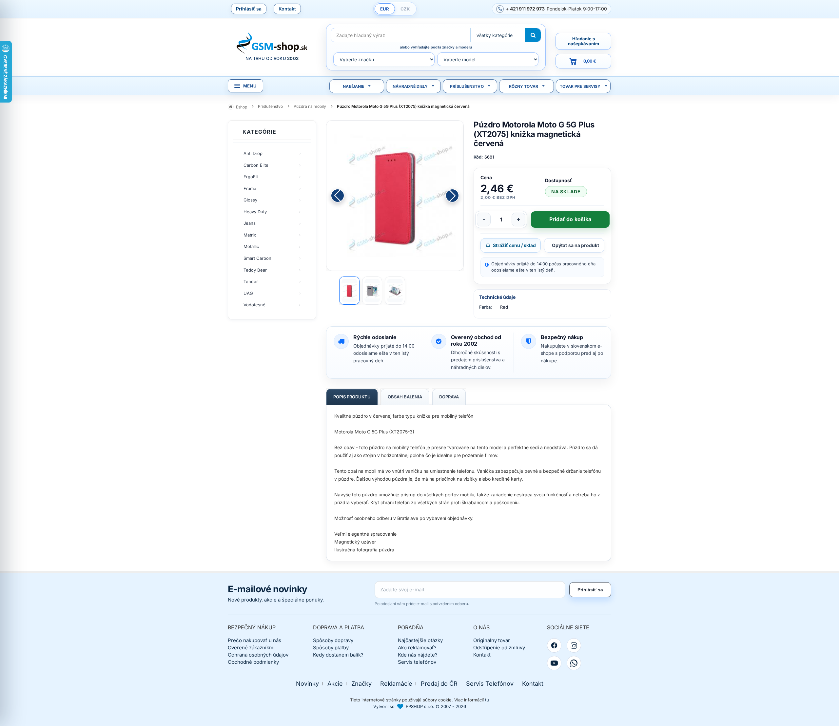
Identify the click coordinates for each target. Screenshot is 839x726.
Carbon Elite (256, 165)
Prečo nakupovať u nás (254, 640)
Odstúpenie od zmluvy (499, 647)
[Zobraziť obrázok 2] (372, 291)
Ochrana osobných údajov (258, 655)
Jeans (250, 223)
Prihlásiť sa (249, 8)
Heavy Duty (255, 211)
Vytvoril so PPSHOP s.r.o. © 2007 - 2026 (419, 706)
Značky (361, 683)
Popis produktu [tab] (352, 396)
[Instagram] (574, 645)
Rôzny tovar (523, 86)
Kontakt (287, 8)
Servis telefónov (417, 662)
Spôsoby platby (331, 647)
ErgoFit (251, 176)
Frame (250, 188)
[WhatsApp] (574, 663)
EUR (384, 8)
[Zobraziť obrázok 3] (395, 291)
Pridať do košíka (570, 219)
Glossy (250, 199)
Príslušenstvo (467, 86)
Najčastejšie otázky (420, 640)
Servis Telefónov (490, 683)
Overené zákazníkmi (251, 647)
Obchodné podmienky (253, 662)
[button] (452, 195)
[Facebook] (554, 645)
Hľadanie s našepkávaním (583, 41)
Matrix (250, 235)
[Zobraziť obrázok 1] (349, 291)
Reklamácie (396, 683)
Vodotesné (254, 304)
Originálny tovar (491, 640)
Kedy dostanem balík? (338, 655)
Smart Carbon (257, 258)
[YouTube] (554, 663)
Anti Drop (253, 153)
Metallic (251, 246)
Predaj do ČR (439, 683)
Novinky (307, 683)
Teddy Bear (255, 270)
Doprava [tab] (449, 396)
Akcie (335, 683)
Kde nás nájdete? (418, 655)
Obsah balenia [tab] (405, 396)
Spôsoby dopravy (333, 640)
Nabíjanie (353, 86)
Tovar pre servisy (580, 86)
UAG (248, 293)
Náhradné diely (410, 86)
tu (487, 699)
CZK (405, 8)
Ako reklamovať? (417, 647)
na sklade (566, 191)
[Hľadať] (533, 35)
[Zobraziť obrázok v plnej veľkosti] (395, 195)
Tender (251, 281)
